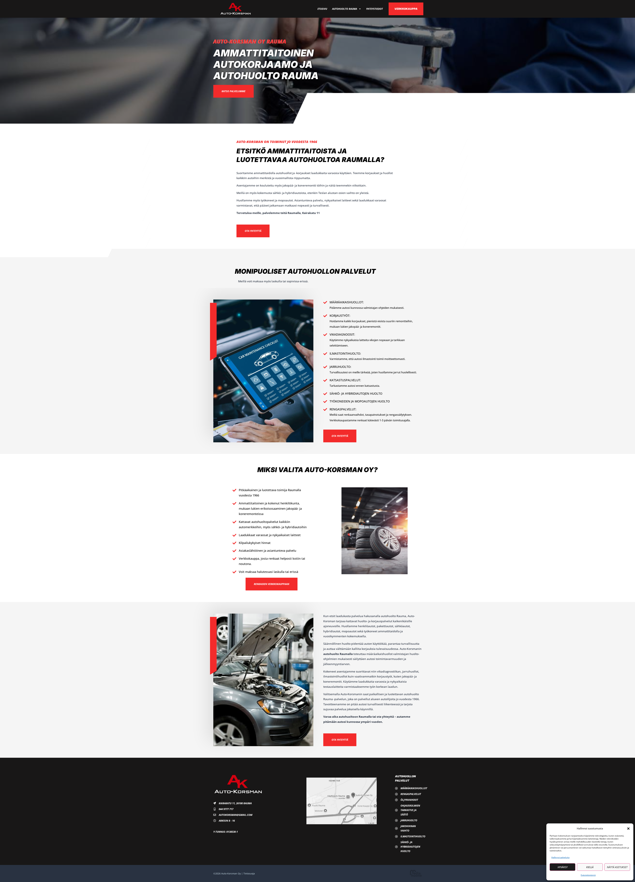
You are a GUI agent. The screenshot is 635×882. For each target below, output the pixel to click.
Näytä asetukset (617, 867)
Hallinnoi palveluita (560, 857)
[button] (628, 828)
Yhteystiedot (374, 8)
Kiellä (589, 867)
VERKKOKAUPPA (406, 8)
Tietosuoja (249, 873)
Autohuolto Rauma (344, 8)
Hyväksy (563, 867)
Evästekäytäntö (588, 875)
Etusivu (322, 8)
